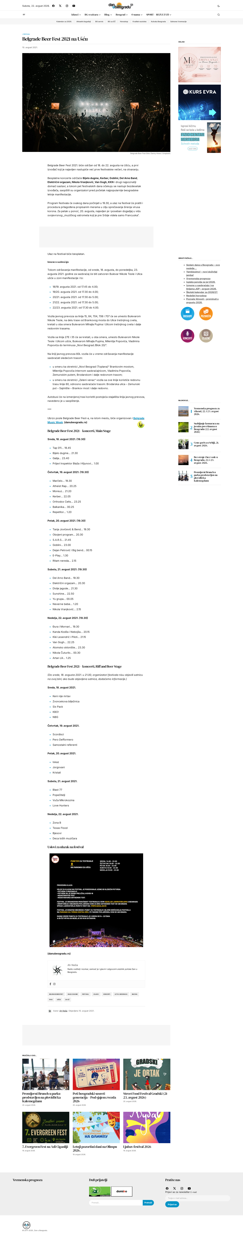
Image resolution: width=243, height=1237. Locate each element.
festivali (85, 994)
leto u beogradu (121, 994)
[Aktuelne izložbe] (206, 335)
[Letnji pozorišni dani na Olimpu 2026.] (96, 1127)
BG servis (99, 21)
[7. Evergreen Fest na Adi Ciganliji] (45, 1127)
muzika (134, 994)
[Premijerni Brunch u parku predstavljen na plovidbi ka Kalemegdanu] (45, 1074)
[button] (218, 5)
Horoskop (124, 21)
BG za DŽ (111, 21)
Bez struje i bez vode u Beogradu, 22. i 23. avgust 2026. (206, 460)
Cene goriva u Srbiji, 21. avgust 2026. (206, 444)
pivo (51, 999)
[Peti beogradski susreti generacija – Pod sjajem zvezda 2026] (96, 1074)
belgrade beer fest (56, 994)
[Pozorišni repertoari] (206, 313)
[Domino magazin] (121, 1191)
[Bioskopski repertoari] (187, 313)
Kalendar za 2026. (64, 21)
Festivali (26, 34)
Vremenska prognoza (198, 278)
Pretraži (148, 1202)
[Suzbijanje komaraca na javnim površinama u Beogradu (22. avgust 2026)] (183, 427)
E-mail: (194, 1192)
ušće (59, 999)
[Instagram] (54, 984)
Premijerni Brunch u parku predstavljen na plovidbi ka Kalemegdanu (205, 476)
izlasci (96, 994)
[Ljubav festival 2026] (146, 1127)
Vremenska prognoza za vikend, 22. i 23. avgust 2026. (207, 411)
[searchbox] (116, 1203)
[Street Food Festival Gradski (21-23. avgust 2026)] (146, 1074)
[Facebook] (50, 984)
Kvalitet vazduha (139, 21)
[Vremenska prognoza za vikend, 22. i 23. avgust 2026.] (183, 411)
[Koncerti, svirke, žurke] (187, 335)
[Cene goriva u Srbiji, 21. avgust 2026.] (183, 444)
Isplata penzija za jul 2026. (200, 282)
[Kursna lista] (199, 64)
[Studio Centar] (100, 1191)
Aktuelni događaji (83, 21)
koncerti (106, 994)
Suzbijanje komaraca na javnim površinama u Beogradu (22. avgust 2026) (206, 427)
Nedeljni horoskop (196, 295)
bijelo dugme (73, 994)
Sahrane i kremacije (178, 21)
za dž (67, 999)
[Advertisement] (94, 236)
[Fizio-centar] (199, 137)
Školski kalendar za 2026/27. (202, 292)
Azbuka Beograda (158, 21)
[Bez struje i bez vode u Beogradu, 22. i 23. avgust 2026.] (183, 460)
